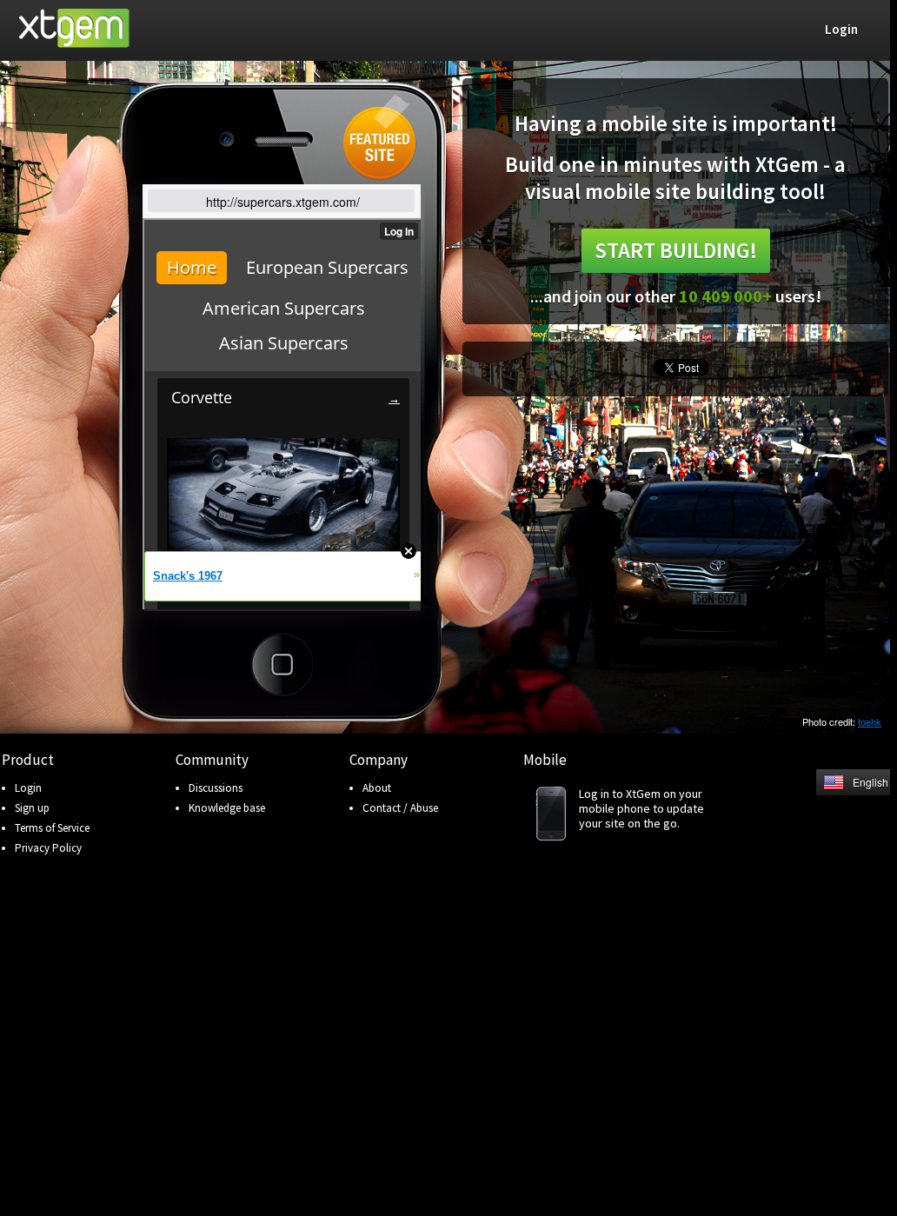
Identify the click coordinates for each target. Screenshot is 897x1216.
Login (28, 788)
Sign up (32, 808)
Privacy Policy (48, 848)
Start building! (676, 250)
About (376, 788)
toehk (869, 721)
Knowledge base (227, 808)
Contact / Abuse (400, 808)
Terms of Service (52, 828)
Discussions (216, 788)
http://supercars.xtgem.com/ (283, 201)
